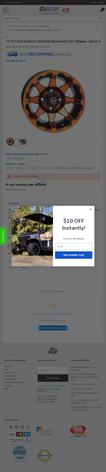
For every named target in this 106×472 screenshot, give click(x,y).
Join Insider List (73, 255)
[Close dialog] (90, 209)
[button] (3, 236)
